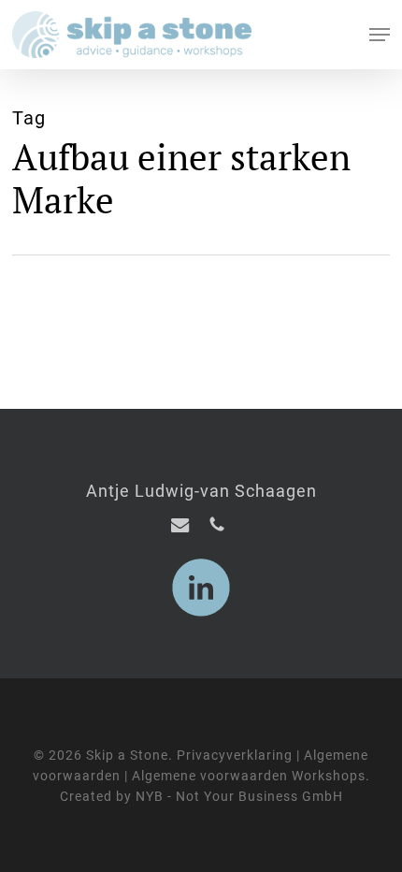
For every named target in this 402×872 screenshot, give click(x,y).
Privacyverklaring (235, 755)
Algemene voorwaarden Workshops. (251, 775)
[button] (379, 34)
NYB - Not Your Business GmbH (239, 796)
